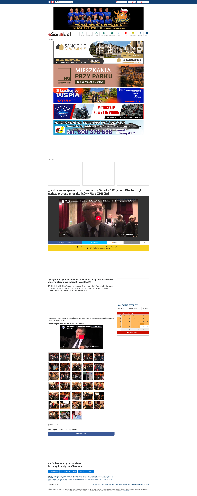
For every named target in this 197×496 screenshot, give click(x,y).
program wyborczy (52, 479)
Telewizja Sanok (80, 479)
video (85, 479)
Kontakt (148, 484)
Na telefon (112, 35)
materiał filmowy (95, 477)
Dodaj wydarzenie (143, 2)
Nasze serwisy (140, 484)
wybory (100, 479)
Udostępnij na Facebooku (65, 243)
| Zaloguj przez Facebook (69, 471)
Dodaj (82, 35)
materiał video (103, 477)
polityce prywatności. (125, 490)
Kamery (147, 35)
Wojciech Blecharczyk (93, 479)
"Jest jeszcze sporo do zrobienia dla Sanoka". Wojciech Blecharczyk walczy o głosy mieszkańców (74, 476)
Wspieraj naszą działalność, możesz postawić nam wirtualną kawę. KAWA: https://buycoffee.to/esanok (99, 247)
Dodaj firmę (132, 2)
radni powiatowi (68, 479)
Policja (125, 35)
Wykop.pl (116, 243)
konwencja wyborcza (86, 477)
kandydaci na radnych (108, 476)
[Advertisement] (98, 146)
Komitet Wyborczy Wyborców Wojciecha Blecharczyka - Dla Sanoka (64, 477)
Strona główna (96, 484)
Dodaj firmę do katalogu (108, 484)
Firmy (119, 35)
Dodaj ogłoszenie (122, 2)
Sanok (74, 479)
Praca (96, 35)
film (98, 476)
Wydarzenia (133, 35)
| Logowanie (54, 471)
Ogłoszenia (89, 35)
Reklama (59, 2)
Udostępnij (82, 434)
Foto (101, 476)
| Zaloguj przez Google (86, 471)
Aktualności (68, 2)
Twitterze (95, 243)
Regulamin (119, 484)
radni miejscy (61, 479)
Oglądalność (126, 484)
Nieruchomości (104, 35)
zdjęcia (65, 480)
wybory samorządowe (57, 480)
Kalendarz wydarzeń (128, 305)
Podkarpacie (110, 477)
